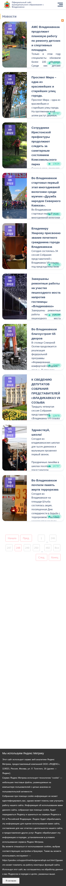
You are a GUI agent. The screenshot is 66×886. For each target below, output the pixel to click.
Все (57, 548)
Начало (12, 538)
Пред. (26, 538)
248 (18, 548)
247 (9, 548)
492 (48, 548)
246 (53, 538)
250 (36, 548)
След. (41, 557)
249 (27, 548)
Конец (54, 557)
